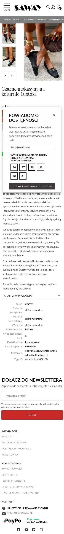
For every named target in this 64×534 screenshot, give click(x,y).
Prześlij (32, 415)
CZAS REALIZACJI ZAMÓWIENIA (20, 492)
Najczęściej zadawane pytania (28, 508)
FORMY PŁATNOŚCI (13, 480)
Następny (12, 75)
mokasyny (40, 284)
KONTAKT (8, 436)
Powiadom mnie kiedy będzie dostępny (33, 186)
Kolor (5, 106)
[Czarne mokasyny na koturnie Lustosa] (42, 52)
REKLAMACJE (10, 474)
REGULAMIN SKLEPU (14, 442)
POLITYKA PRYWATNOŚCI (17, 448)
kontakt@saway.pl (19, 512)
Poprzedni (5, 75)
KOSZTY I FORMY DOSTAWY (18, 486)
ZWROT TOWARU (12, 468)
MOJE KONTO (10, 454)
